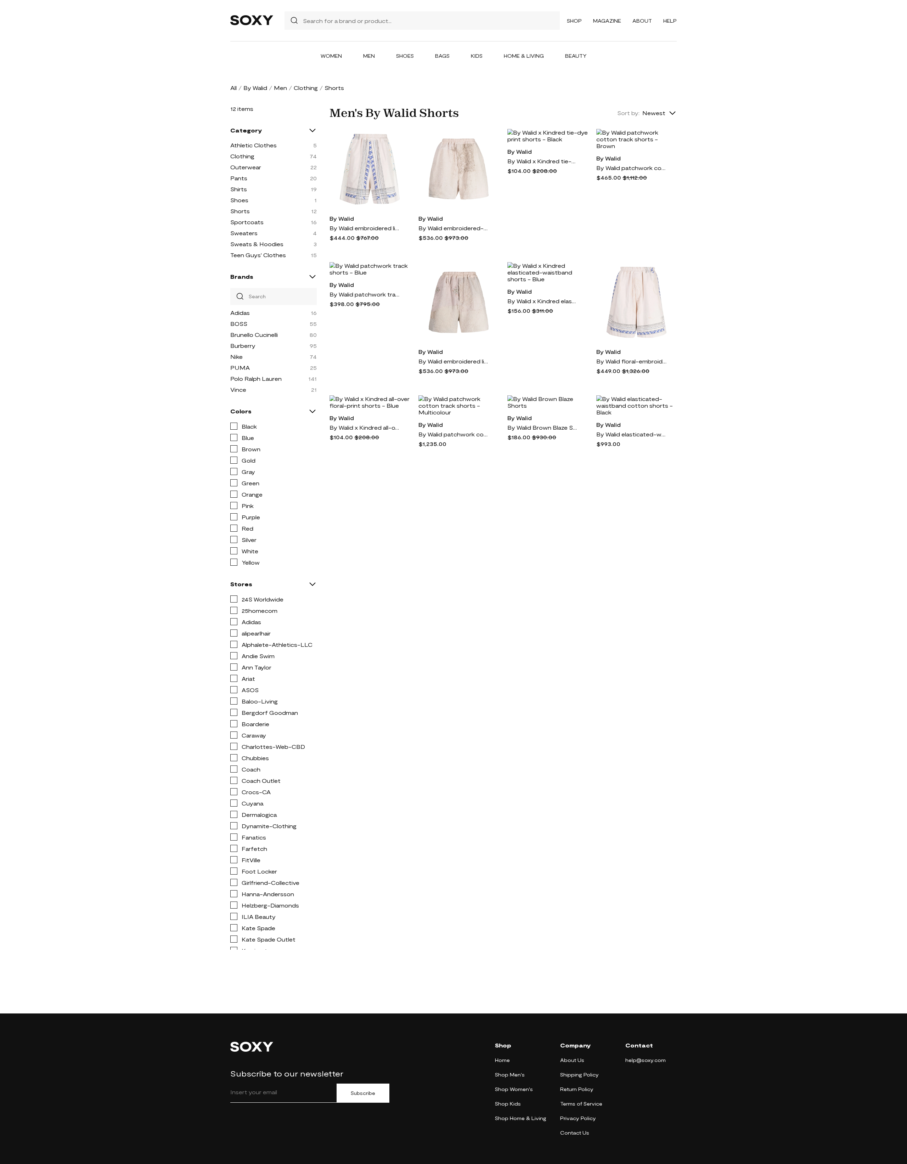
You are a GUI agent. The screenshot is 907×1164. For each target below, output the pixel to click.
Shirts (238, 189)
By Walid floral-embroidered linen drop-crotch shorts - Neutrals (631, 361)
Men (369, 56)
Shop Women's (514, 1089)
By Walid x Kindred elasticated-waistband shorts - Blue (542, 301)
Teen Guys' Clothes (258, 255)
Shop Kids (508, 1104)
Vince (238, 389)
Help (670, 21)
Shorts (240, 211)
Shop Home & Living (520, 1118)
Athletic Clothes (253, 145)
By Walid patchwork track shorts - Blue (364, 294)
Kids (477, 56)
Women (331, 56)
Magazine (607, 21)
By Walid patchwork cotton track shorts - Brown (631, 167)
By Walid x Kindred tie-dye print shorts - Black (542, 161)
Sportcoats (247, 222)
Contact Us (574, 1133)
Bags (442, 56)
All (233, 87)
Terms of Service (581, 1104)
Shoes (405, 56)
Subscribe (363, 1093)
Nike (236, 356)
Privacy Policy (578, 1118)
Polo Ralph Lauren (256, 378)
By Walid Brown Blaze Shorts (542, 427)
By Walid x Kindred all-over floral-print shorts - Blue (364, 427)
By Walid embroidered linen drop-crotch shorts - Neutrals (364, 228)
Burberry (242, 345)
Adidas (240, 312)
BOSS (238, 323)
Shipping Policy (579, 1075)
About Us (572, 1060)
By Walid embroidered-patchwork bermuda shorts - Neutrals (453, 228)
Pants (238, 178)
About (642, 21)
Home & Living (524, 56)
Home (502, 1060)
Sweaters (244, 233)
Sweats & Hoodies (256, 244)
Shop (574, 21)
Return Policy (576, 1089)
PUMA (240, 367)
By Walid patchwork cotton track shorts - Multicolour (453, 434)
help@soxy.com (645, 1060)
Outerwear (245, 167)
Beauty (576, 56)
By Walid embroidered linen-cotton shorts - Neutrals (453, 361)
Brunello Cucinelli (254, 334)
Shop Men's (510, 1075)
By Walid (255, 87)
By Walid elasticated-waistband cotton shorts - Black (631, 434)
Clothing (306, 87)
